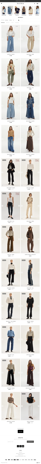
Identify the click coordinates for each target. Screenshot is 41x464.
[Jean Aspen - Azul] (10, 206)
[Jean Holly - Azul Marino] (10, 306)
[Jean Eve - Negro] (30, 306)
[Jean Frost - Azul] (30, 272)
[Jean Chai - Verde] (10, 239)
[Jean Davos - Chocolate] (30, 373)
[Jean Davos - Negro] (30, 339)
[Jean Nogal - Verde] (10, 72)
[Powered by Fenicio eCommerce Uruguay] (38, 462)
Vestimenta (7, 22)
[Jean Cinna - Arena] (30, 206)
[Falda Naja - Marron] (30, 139)
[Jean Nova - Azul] (10, 339)
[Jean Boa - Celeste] (10, 106)
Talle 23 (12, 22)
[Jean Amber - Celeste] (30, 106)
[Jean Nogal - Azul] (30, 72)
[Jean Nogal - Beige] (30, 39)
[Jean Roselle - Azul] (10, 139)
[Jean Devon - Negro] (10, 272)
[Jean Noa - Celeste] (10, 39)
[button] (34, 3)
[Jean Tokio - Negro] (30, 172)
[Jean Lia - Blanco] (30, 406)
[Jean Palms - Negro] (10, 373)
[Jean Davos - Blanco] (10, 406)
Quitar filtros (17, 22)
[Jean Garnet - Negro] (10, 172)
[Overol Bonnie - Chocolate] (30, 239)
